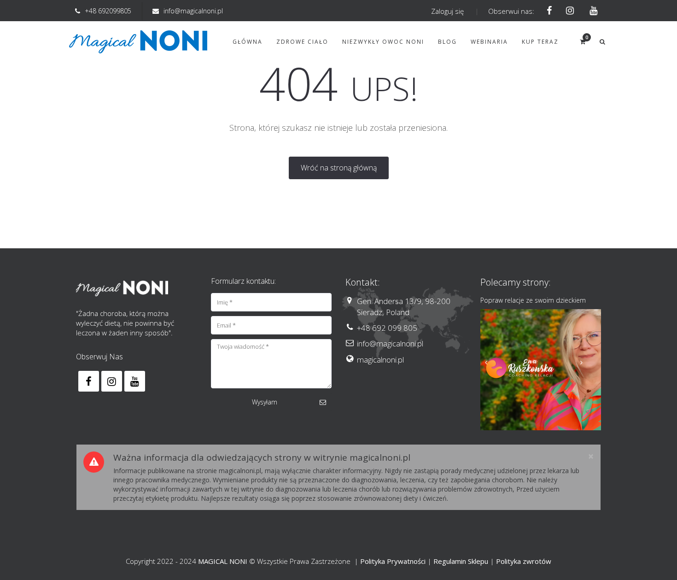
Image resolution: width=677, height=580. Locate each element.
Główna (248, 42)
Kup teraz (540, 42)
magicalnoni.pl (380, 359)
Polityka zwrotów (523, 561)
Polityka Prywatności (393, 561)
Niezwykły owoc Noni (383, 42)
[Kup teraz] (540, 369)
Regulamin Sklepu (460, 561)
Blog (447, 42)
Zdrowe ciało (302, 42)
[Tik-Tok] (590, 11)
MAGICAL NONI (222, 561)
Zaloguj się (447, 11)
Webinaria (489, 42)
